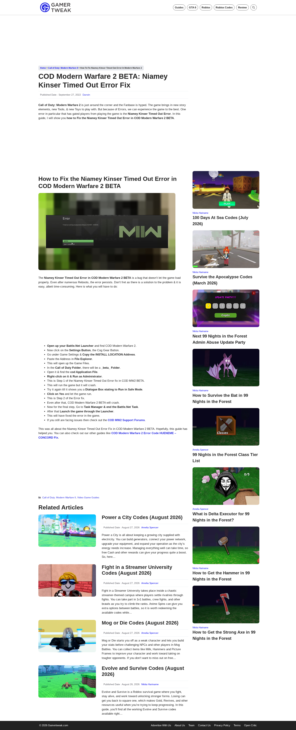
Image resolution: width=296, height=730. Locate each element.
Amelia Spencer (149, 527)
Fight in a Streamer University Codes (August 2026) (137, 570)
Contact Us (204, 725)
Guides (179, 7)
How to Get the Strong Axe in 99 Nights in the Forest (224, 635)
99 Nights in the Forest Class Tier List (225, 457)
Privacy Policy (222, 725)
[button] (254, 7)
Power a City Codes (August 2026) (142, 517)
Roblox (206, 7)
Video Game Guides (88, 497)
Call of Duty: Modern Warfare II (63, 68)
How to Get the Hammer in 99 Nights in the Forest (221, 576)
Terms (237, 725)
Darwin (86, 94)
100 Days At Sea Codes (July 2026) (220, 220)
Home (43, 68)
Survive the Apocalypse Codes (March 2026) (222, 279)
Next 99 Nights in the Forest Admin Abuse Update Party (220, 339)
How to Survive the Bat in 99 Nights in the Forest (220, 398)
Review (242, 7)
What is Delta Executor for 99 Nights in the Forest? (221, 516)
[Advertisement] (148, 39)
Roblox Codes (224, 7)
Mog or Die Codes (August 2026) (140, 623)
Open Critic (250, 725)
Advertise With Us (161, 725)
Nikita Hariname (150, 684)
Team (191, 725)
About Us (180, 725)
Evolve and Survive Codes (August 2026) (143, 671)
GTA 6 (192, 7)
